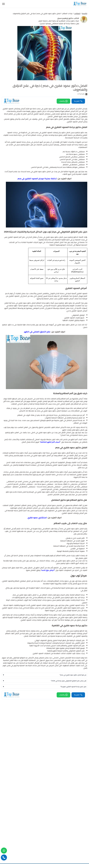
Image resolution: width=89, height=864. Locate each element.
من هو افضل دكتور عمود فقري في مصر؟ (44, 674)
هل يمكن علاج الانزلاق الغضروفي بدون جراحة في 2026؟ (44, 680)
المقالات (77, 13)
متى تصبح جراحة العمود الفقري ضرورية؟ (44, 686)
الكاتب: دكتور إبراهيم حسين (68, 18)
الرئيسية (84, 13)
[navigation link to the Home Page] (80, 4)
